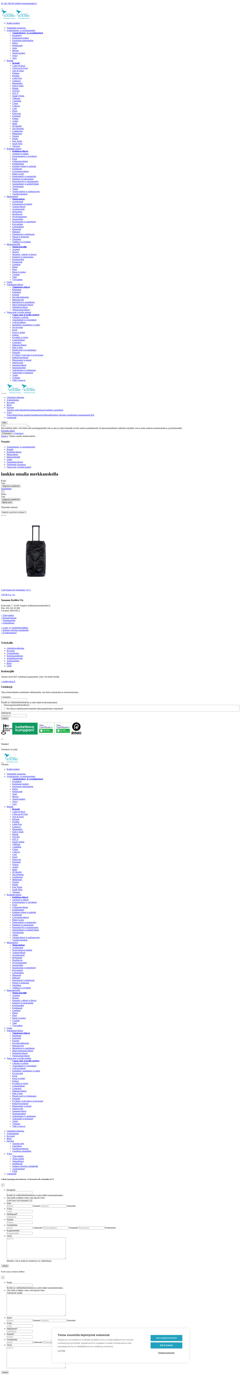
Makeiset (16, 232)
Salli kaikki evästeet (166, 1338)
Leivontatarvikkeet (20, 171)
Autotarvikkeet (18, 206)
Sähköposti (6, 713)
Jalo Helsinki (18, 128)
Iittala (14, 123)
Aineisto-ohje (13, 410)
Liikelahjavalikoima (15, 397)
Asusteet (16, 249)
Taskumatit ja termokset (22, 372)
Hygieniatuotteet (19, 216)
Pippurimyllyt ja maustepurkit (25, 181)
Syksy (15, 55)
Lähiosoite (37, 1228)
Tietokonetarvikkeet (21, 310)
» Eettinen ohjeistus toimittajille (15, 630)
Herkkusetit (17, 45)
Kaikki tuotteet (13, 23)
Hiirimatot (16, 289)
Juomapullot (17, 219)
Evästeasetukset (166, 1353)
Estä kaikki (166, 1345)
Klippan (15, 73)
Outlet (9, 282)
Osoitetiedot (12, 1225)
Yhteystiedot (12, 415)
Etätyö (15, 43)
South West (17, 143)
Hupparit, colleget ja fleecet (24, 254)
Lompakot (16, 342)
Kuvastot (11, 402)
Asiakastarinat (83, 415)
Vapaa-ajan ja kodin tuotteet (19, 312)
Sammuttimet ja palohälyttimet (25, 184)
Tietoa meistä (23, 415)
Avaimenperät (18, 209)
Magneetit (16, 229)
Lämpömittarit (18, 340)
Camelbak (16, 101)
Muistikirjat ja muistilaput (23, 302)
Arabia (15, 121)
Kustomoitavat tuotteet (22, 204)
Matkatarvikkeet (19, 345)
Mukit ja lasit (18, 174)
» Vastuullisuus (7, 623)
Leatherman (17, 131)
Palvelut (10, 407)
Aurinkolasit (17, 201)
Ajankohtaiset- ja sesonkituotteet (21, 30)
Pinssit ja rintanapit (20, 237)
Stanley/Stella (18, 96)
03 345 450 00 (7, 3)
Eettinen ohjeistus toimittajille (64, 415)
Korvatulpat (17, 224)
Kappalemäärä (13, 1230)
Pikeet (15, 267)
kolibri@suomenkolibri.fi (26, 3)
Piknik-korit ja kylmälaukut (24, 350)
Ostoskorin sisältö (14, 1293)
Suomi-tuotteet (18, 53)
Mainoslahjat (12, 196)
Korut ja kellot (18, 332)
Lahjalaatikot (18, 227)
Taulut (15, 375)
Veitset (15, 189)
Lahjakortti (11, 417)
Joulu (14, 48)
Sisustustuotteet (19, 367)
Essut (14, 159)
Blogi (9, 405)
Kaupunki (73, 1228)
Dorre (14, 111)
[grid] (2, 515)
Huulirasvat (17, 214)
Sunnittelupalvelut (15, 658)
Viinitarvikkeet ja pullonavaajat (26, 191)
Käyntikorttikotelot (20, 297)
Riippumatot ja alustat (21, 360)
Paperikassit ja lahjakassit (23, 234)
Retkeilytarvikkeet (20, 357)
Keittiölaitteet (18, 164)
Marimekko (17, 83)
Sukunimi (71, 1206)
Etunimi (36, 1206)
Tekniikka (16, 239)
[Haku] (28, 426)
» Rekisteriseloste (8, 618)
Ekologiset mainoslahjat (22, 40)
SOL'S (15, 93)
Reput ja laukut (19, 272)
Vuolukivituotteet (19, 194)
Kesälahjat (16, 35)
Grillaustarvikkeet (20, 161)
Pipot (14, 269)
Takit (14, 277)
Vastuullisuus (35, 415)
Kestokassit (17, 262)
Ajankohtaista (13, 400)
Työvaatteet (17, 279)
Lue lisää (61, 1351)
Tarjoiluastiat (18, 186)
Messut (15, 50)
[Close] (2, 739)
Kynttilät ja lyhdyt (20, 337)
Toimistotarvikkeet (15, 284)
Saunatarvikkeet (19, 365)
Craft (14, 108)
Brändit (10, 60)
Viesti (9, 1236)
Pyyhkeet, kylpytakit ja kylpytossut (27, 355)
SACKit (16, 91)
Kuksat (15, 335)
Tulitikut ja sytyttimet (21, 242)
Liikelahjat (23, 410)
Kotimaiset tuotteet (20, 38)
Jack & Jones (18, 70)
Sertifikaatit (46, 415)
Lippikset (16, 264)
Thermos (16, 146)
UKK (91, 415)
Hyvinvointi (17, 327)
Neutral (15, 136)
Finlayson (16, 113)
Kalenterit (16, 292)
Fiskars (15, 118)
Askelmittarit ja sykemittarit (24, 320)
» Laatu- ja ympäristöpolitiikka (14, 627)
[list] (5, 515)
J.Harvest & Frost (20, 68)
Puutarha (16, 352)
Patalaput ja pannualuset (22, 179)
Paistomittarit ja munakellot (24, 176)
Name (9, 1282)
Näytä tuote (7, 502)
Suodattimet (6, 489)
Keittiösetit (17, 169)
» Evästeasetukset (9, 633)
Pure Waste (17, 141)
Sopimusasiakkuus (36, 410)
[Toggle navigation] (2, 393)
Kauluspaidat (18, 259)
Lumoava (16, 81)
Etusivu (4, 436)
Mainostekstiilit (13, 244)
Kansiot (15, 294)
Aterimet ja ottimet (20, 154)
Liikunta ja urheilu (20, 317)
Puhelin (10, 1219)
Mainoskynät (18, 299)
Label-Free (17, 78)
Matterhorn (17, 133)
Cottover (16, 106)
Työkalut (16, 377)
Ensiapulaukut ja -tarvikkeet (24, 156)
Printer (15, 138)
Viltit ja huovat (18, 380)
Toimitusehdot (9, 620)
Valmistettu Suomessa (16, 28)
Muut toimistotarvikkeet (22, 305)
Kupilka (15, 76)
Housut (15, 252)
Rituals (15, 88)
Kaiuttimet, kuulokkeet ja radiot (26, 325)
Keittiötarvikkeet (14, 148)
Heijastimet (17, 211)
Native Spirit (17, 86)
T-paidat (16, 274)
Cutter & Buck (18, 65)
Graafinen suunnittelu (53, 410)
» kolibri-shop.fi (8, 681)
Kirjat (14, 330)
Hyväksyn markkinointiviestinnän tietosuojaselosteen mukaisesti (35, 708)
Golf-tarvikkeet (19, 322)
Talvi (14, 58)
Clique (15, 103)
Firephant (16, 116)
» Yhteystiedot (7, 615)
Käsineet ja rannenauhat (22, 257)
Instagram (11, 1190)
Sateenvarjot (17, 362)
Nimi (9, 1203)
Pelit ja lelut (17, 347)
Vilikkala (16, 98)
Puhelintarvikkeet (20, 307)
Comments (6, 697)
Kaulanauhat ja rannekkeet (24, 221)
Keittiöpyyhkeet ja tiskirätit (24, 166)
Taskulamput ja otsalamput (24, 370)
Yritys (9, 412)
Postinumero (110, 1228)
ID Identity (17, 126)
